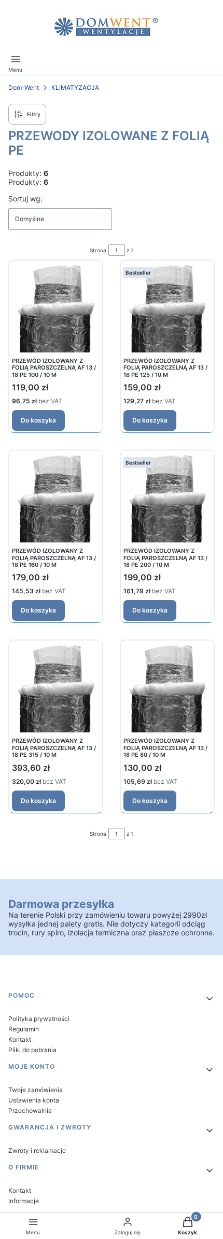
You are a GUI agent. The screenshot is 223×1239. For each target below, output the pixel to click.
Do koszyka (38, 420)
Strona (98, 250)
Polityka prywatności (38, 1019)
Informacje (23, 1201)
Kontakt (19, 1039)
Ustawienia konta (33, 1100)
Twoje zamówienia (35, 1090)
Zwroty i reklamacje (37, 1150)
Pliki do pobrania (32, 1050)
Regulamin (23, 1029)
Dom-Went (23, 87)
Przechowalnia (30, 1110)
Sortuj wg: (25, 198)
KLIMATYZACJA (75, 87)
